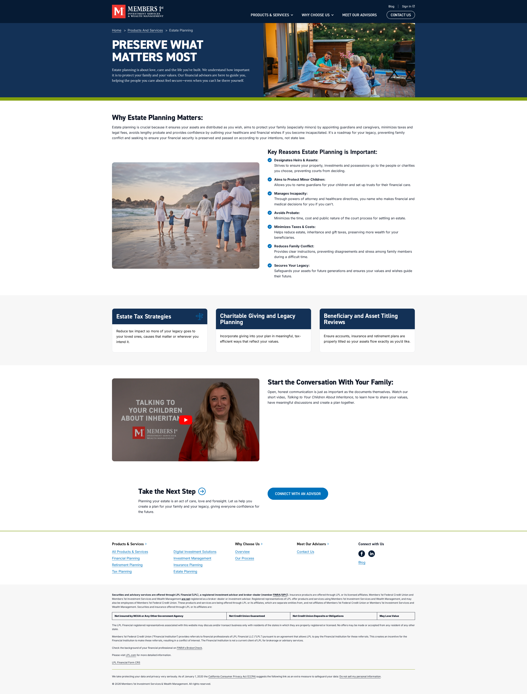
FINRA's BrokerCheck (189, 647)
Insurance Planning (188, 565)
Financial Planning (126, 558)
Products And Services (145, 30)
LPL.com (131, 655)
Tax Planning (122, 571)
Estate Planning (185, 571)
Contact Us (401, 15)
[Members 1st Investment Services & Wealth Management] (137, 11)
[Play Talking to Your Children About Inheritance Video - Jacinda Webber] (185, 419)
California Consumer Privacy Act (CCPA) (232, 676)
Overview (242, 552)
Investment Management (192, 558)
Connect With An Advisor (298, 493)
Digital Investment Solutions (195, 552)
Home (116, 30)
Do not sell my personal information (360, 676)
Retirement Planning (127, 565)
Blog (391, 6)
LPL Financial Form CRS (126, 662)
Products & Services (270, 15)
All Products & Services (130, 552)
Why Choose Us (316, 15)
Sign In (406, 6)
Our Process (244, 558)
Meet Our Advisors (359, 15)
